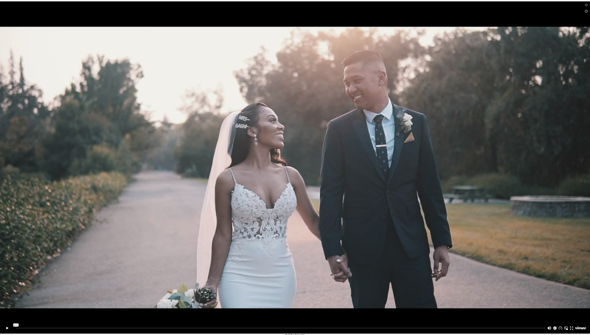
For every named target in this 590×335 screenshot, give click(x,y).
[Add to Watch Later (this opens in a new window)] (586, 11)
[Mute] (549, 328)
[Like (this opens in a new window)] (586, 5)
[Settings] (555, 328)
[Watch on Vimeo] (580, 328)
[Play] (7, 328)
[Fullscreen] (571, 328)
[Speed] (560, 328)
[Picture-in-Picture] (566, 328)
